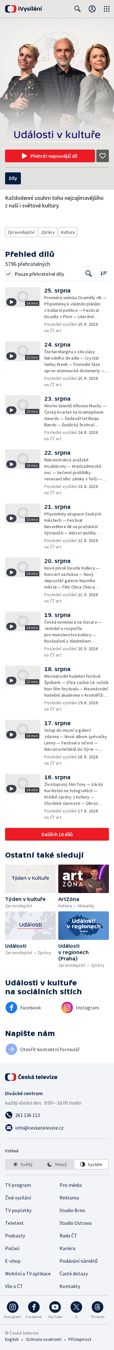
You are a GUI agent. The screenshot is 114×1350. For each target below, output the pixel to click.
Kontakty (70, 1286)
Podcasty (15, 1235)
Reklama (69, 1197)
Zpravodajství (21, 232)
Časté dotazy (74, 1273)
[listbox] (57, 1164)
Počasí (12, 1248)
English (12, 1339)
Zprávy (48, 232)
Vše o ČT (14, 1286)
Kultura (68, 232)
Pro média (71, 1185)
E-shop (13, 1261)
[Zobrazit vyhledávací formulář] (77, 9)
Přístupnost (79, 1339)
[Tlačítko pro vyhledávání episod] (89, 274)
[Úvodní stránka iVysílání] (23, 9)
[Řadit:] (103, 273)
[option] (23, 1164)
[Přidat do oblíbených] (102, 156)
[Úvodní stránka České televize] (31, 1077)
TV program (18, 1185)
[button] (24, 310)
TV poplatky (18, 1210)
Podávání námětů (79, 1261)
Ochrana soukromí (43, 1339)
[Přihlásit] (92, 9)
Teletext (14, 1223)
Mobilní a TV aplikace (28, 1273)
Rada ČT (68, 1235)
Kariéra (67, 1248)
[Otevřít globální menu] (106, 9)
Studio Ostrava (76, 1223)
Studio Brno (72, 1210)
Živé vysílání (18, 1197)
